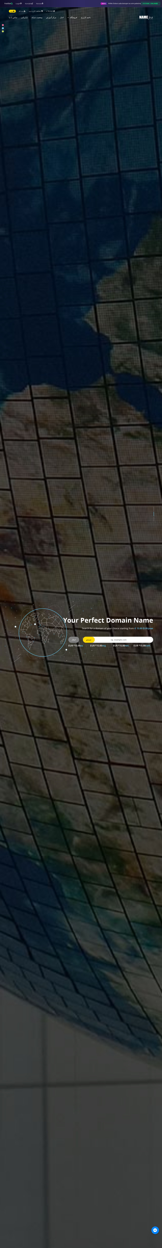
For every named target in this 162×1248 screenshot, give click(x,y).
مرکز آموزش (51, 17)
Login (18, 3)
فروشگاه (73, 17)
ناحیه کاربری (86, 17)
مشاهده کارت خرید (35, 11)
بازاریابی (24, 17)
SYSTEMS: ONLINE (150, 3)
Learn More (130, 652)
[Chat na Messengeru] (155, 1230)
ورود (11, 11)
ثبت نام (21, 11)
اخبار (62, 17)
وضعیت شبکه (37, 17)
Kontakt (28, 3)
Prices (145, 652)
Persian (50, 11)
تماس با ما (13, 17)
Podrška (7, 3)
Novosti (39, 3)
